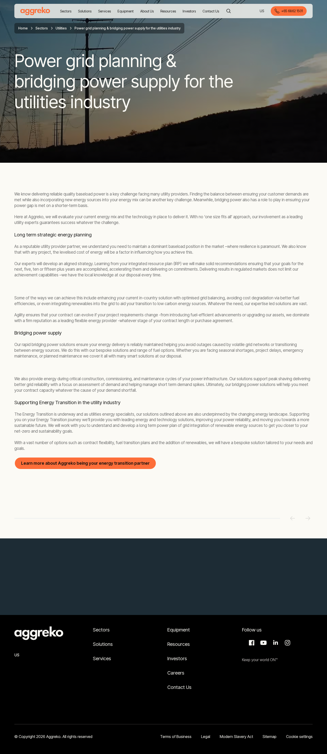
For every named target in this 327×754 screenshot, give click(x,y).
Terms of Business (176, 736)
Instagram (287, 643)
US (262, 11)
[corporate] (35, 11)
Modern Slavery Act (236, 736)
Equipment (178, 630)
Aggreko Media (263, 643)
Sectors (41, 28)
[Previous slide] (292, 518)
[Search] (228, 11)
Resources (178, 644)
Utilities (61, 28)
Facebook (251, 643)
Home (23, 28)
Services (102, 658)
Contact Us (179, 687)
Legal (205, 736)
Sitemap (269, 736)
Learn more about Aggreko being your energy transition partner (85, 463)
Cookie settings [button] (299, 736)
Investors (177, 658)
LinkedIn (275, 643)
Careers (175, 673)
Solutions (103, 644)
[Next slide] (308, 518)
